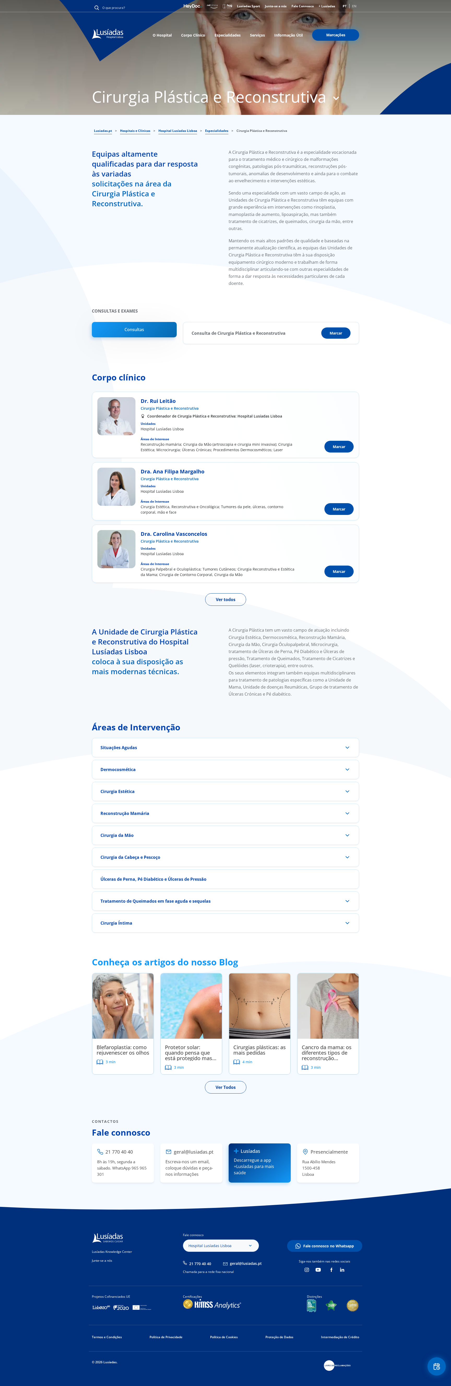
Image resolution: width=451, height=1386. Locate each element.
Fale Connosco (303, 6)
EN (354, 6)
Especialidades (228, 35)
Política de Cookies (224, 1337)
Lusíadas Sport (248, 6)
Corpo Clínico (193, 35)
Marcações (335, 34)
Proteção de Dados (279, 1337)
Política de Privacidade (166, 1337)
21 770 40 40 (200, 1263)
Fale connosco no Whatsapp (328, 1245)
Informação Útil (288, 35)
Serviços (257, 35)
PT (345, 6)
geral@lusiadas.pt (246, 1263)
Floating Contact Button (436, 1366)
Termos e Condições (107, 1337)
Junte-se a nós (276, 6)
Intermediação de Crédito (340, 1337)
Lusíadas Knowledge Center (112, 1251)
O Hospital (162, 35)
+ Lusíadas (327, 6)
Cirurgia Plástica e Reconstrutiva (170, 408)
